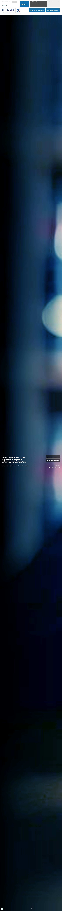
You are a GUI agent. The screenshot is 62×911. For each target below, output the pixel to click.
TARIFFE (14, 1)
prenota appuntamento (53, 456)
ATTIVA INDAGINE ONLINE (52, 10)
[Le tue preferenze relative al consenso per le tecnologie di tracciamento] (2, 909)
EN (58, 1)
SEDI (10, 1)
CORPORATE (5, 1)
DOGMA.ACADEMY (35, 4)
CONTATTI (4, 5)
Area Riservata (23, 3)
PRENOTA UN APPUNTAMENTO (37, 10)
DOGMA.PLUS (34, 1)
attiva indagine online (53, 460)
